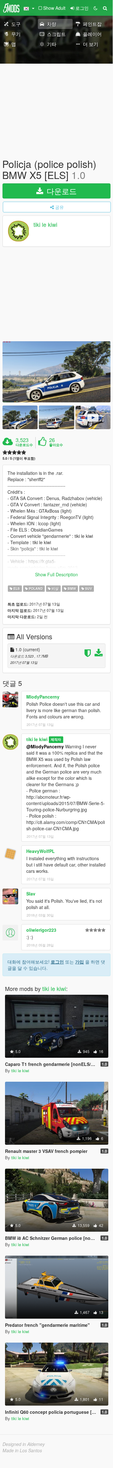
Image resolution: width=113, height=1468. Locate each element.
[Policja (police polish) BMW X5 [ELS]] (56, 371)
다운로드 (60, 190)
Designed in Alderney (24, 1444)
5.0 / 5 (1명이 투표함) (19, 458)
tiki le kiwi (45, 225)
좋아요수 (56, 445)
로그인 (57, 962)
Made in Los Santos (22, 1450)
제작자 (56, 739)
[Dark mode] (95, 8)
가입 (79, 962)
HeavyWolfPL (40, 851)
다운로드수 (24, 445)
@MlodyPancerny (45, 746)
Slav (30, 893)
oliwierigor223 (41, 930)
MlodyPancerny (42, 697)
